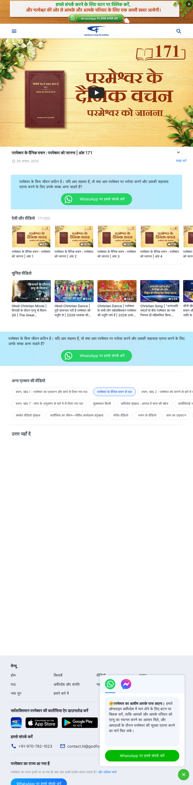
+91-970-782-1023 (35, 746)
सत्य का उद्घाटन (176, 415)
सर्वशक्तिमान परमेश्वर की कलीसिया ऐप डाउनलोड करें (49, 710)
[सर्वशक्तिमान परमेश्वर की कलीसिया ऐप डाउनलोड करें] (16, 722)
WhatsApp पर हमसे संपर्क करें (142, 755)
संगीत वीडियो (120, 415)
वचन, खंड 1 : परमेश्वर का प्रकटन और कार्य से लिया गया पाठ (51, 392)
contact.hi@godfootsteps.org (93, 746)
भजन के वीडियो (147, 415)
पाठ (13, 684)
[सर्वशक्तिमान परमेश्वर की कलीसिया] (96, 31)
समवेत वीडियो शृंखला (28, 415)
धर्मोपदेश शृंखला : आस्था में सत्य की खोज (144, 403)
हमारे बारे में (61, 693)
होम (13, 675)
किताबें (58, 675)
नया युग (16, 693)
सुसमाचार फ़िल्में (102, 403)
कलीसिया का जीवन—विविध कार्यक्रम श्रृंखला (76, 415)
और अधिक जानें (107, 772)
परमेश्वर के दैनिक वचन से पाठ (114, 392)
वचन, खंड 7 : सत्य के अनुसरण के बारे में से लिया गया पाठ (49, 403)
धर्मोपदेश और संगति (67, 684)
